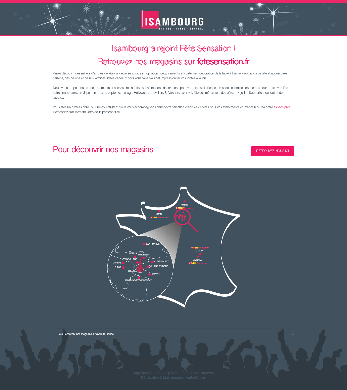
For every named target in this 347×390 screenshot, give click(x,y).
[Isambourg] (173, 32)
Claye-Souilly (161, 262)
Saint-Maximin (153, 244)
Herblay (133, 254)
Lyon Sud (197, 260)
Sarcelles (143, 255)
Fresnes (132, 271)
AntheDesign (196, 378)
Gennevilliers (129, 260)
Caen (159, 215)
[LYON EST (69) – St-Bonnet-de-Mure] (200, 247)
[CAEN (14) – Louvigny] (159, 217)
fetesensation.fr (223, 62)
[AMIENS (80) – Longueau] (184, 208)
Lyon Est (200, 251)
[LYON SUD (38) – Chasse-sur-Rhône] (197, 263)
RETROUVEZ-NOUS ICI (272, 151)
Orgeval (117, 263)
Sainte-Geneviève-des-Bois (138, 281)
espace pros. (282, 107)
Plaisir (118, 268)
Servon (155, 275)
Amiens (184, 205)
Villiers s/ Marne (159, 267)
